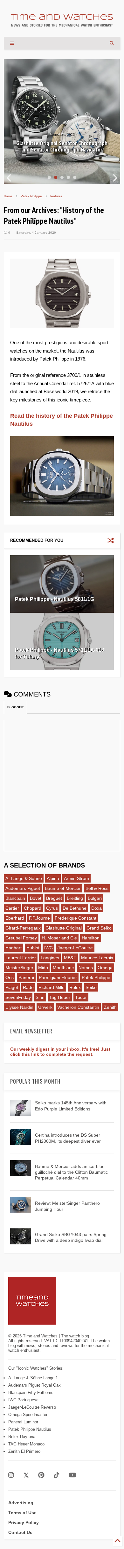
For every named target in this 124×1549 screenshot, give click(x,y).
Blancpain (15, 898)
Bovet (35, 898)
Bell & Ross (97, 888)
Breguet (54, 898)
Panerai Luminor (23, 1422)
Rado (28, 987)
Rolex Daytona (21, 1436)
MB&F (70, 957)
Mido (43, 967)
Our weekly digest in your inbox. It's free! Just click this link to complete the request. (60, 1052)
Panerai (26, 977)
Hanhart (13, 947)
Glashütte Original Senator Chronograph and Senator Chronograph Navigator (61, 146)
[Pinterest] (41, 1475)
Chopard (32, 908)
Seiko (91, 987)
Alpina (53, 878)
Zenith (110, 1007)
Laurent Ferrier (20, 957)
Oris (9, 977)
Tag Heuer (59, 997)
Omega (105, 967)
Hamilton (91, 937)
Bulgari (95, 898)
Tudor (81, 997)
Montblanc (63, 967)
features (56, 196)
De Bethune (74, 908)
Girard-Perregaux (23, 927)
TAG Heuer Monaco (26, 1444)
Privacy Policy (23, 1522)
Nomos (86, 967)
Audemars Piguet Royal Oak (34, 1385)
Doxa (96, 908)
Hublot (32, 947)
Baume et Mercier (63, 888)
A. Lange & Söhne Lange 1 (33, 1377)
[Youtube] (72, 1475)
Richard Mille (51, 987)
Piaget (11, 987)
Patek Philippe (31, 196)
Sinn (40, 997)
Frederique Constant (75, 918)
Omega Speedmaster (27, 1414)
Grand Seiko (99, 927)
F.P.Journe (39, 918)
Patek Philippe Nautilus (29, 1429)
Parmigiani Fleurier (58, 977)
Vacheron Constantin (78, 1007)
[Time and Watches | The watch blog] (62, 23)
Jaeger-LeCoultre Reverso (32, 1407)
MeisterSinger (19, 967)
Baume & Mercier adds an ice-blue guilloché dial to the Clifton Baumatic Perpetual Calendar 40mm (71, 1172)
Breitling (75, 898)
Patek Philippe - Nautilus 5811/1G (54, 599)
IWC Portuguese (23, 1399)
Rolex (75, 987)
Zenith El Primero (24, 1451)
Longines (50, 957)
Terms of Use (22, 1512)
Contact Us (20, 1532)
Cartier (12, 908)
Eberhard (14, 918)
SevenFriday (18, 997)
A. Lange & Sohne (23, 878)
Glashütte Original (63, 927)
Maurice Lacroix (97, 957)
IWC (48, 947)
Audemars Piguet (22, 888)
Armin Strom (76, 878)
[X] (26, 1475)
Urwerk (45, 1007)
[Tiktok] (56, 1475)
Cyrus (52, 908)
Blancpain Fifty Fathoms (30, 1392)
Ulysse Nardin (19, 1007)
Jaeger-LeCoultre (75, 947)
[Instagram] (11, 1475)
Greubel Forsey (21, 937)
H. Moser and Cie (59, 937)
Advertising (20, 1502)
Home (8, 196)
